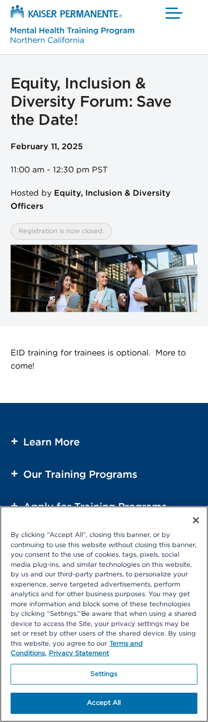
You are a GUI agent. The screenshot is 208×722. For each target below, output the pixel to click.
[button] (174, 12)
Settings (103, 674)
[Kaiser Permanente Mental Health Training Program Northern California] (72, 26)
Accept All (104, 703)
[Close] (196, 520)
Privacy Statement (79, 653)
